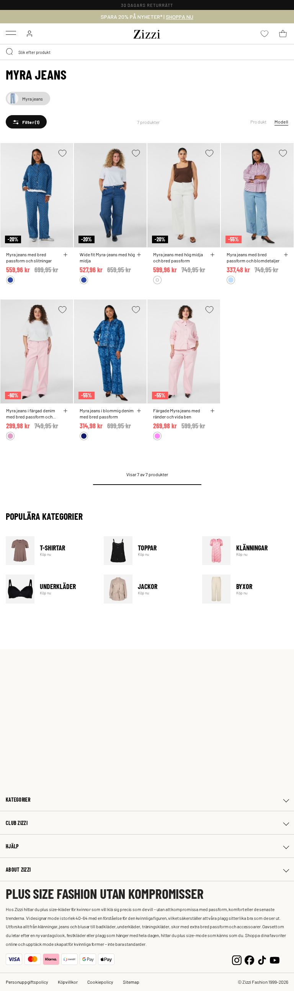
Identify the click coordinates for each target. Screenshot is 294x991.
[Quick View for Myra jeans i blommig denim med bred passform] (139, 411)
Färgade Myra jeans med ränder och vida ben (176, 413)
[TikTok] (262, 959)
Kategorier (18, 799)
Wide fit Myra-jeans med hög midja (107, 257)
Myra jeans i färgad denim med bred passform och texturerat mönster (30, 413)
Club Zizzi (17, 823)
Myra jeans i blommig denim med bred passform (107, 413)
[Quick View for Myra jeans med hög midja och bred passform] (212, 255)
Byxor (246, 588)
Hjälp (12, 846)
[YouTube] (274, 959)
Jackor (148, 588)
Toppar (148, 550)
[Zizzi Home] (147, 33)
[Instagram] (237, 959)
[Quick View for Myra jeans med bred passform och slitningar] (65, 255)
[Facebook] (249, 959)
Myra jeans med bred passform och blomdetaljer (253, 257)
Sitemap (131, 982)
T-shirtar (50, 550)
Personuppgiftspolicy (27, 982)
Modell (281, 122)
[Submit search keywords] (10, 52)
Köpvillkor (68, 982)
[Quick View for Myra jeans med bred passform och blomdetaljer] (286, 255)
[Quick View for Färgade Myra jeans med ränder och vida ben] (212, 411)
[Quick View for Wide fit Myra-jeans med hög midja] (139, 255)
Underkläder (50, 588)
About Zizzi (18, 869)
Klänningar (246, 550)
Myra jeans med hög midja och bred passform (178, 257)
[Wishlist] (62, 153)
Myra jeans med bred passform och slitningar (29, 257)
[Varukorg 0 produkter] (283, 33)
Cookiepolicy (100, 982)
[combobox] (147, 52)
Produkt (258, 122)
